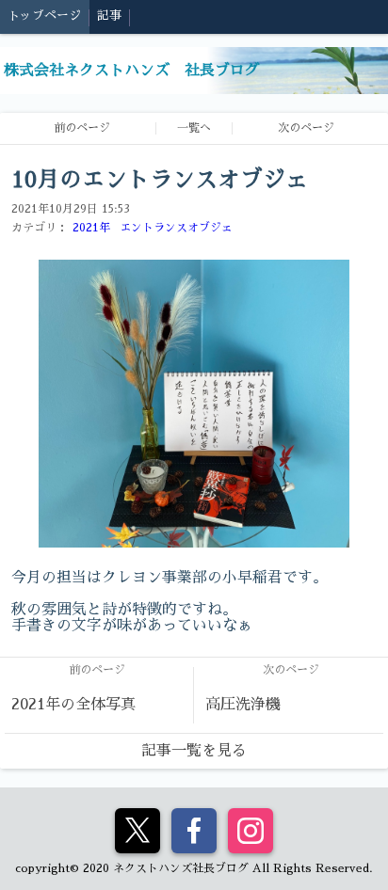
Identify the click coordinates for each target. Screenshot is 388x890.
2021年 (91, 227)
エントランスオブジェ (176, 227)
